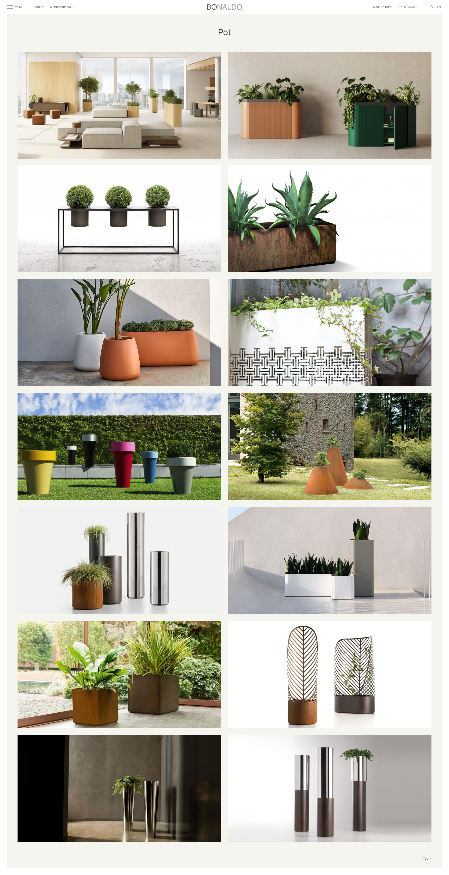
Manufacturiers (61, 7)
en (439, 6)
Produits (38, 7)
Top (426, 858)
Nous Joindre (382, 7)
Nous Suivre (407, 7)
